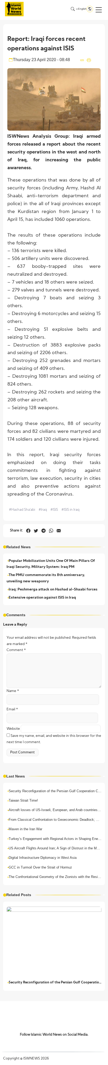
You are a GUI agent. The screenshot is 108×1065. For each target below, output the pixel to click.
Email (12, 709)
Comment (16, 650)
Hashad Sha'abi (22, 510)
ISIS (54, 510)
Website (13, 729)
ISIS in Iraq (70, 510)
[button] (98, 10)
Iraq (43, 510)
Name (13, 691)
